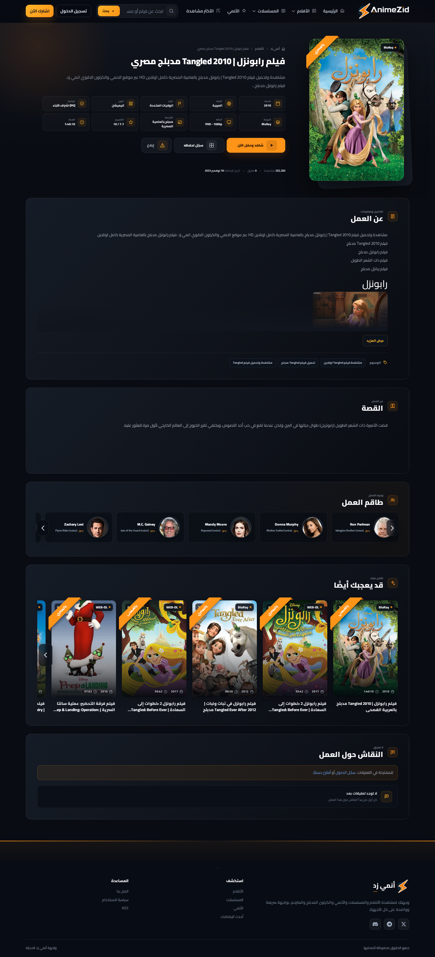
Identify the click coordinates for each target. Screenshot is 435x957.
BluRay (266, 124)
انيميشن (118, 105)
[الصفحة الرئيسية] (383, 10)
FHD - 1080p (213, 124)
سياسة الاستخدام (115, 900)
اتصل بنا (122, 891)
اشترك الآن (39, 11)
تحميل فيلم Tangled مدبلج (298, 362)
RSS (125, 908)
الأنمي (238, 908)
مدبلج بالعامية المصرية (162, 124)
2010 (267, 105)
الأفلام (259, 48)
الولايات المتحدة (161, 105)
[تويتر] (403, 924)
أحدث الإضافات (231, 917)
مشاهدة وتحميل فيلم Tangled (253, 362)
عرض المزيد (375, 340)
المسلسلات (234, 900)
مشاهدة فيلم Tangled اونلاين (343, 362)
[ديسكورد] (375, 924)
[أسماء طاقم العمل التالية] (43, 528)
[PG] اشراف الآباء (64, 105)
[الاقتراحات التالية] (45, 655)
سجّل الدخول (346, 772)
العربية (217, 105)
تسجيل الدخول (73, 11)
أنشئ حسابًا (322, 772)
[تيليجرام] (389, 924)
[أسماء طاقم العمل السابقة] (392, 528)
